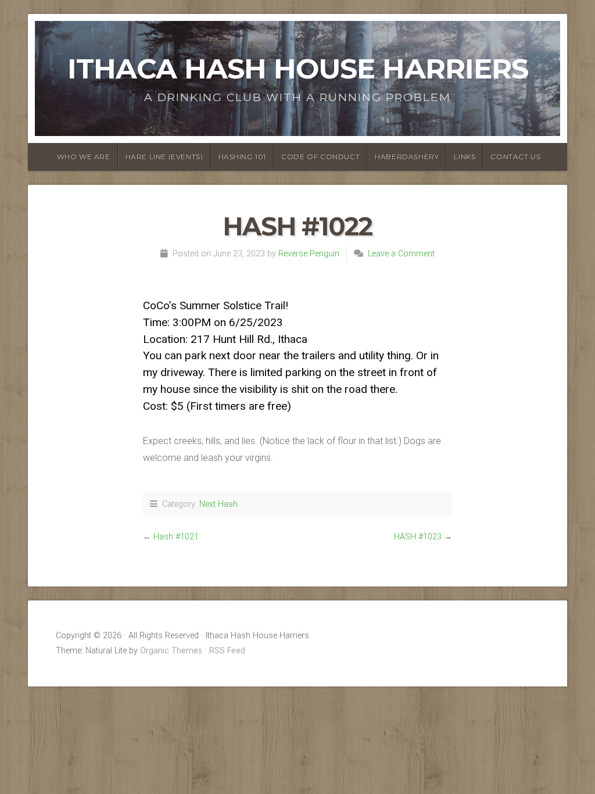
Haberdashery (407, 156)
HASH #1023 (418, 537)
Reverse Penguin (308, 254)
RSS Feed (227, 651)
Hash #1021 (176, 537)
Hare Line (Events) (164, 156)
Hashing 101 (242, 156)
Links (464, 156)
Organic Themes (171, 651)
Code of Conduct (320, 156)
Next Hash (218, 504)
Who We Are (83, 156)
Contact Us (515, 156)
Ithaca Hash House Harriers (297, 68)
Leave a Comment (401, 254)
